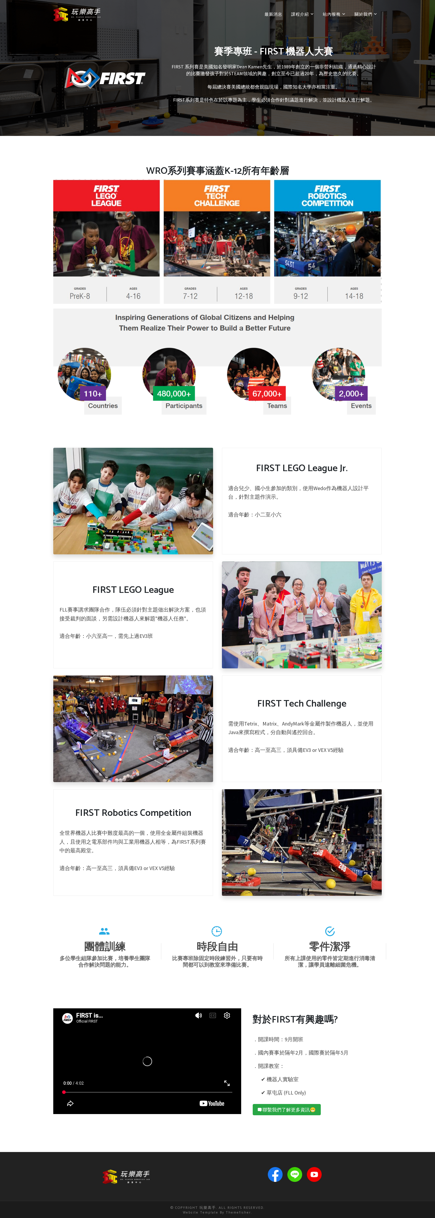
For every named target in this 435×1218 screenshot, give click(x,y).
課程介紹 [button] (300, 14)
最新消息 (273, 14)
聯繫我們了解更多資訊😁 (289, 1110)
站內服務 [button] (332, 14)
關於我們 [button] (364, 14)
